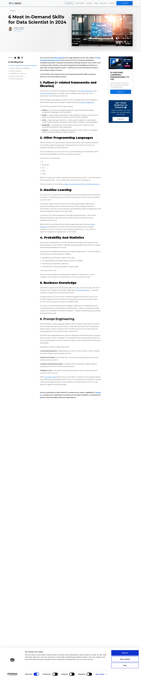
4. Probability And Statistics (17, 73)
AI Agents (69, 3)
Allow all (125, 653)
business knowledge (83, 290)
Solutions (89, 3)
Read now (120, 92)
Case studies (79, 3)
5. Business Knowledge (15, 76)
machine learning (46, 93)
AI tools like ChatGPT (51, 377)
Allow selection (125, 659)
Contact (111, 3)
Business (12, 10)
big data (81, 91)
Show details (100, 674)
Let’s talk (125, 3)
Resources (103, 3)
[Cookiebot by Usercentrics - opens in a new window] (12, 674)
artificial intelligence (87, 102)
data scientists (59, 58)
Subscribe (120, 119)
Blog (96, 3)
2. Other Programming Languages (19, 68)
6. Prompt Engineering (15, 78)
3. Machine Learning (14, 71)
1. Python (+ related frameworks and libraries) (22, 65)
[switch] (55, 674)
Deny (125, 665)
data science (89, 91)
